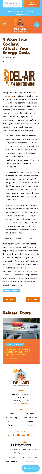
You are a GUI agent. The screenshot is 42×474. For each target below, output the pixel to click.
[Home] (20, 25)
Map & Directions (21, 404)
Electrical (30, 414)
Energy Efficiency (11, 290)
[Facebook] (14, 435)
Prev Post (9, 299)
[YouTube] (28, 435)
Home (11, 414)
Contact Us (30, 425)
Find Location (32, 3)
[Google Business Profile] (9, 435)
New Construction (31, 417)
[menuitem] (11, 457)
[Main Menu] (4, 25)
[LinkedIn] (23, 435)
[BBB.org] (33, 435)
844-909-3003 (21, 444)
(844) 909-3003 (31, 278)
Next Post (32, 299)
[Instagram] (18, 435)
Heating (11, 421)
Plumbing (11, 425)
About (30, 421)
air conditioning (30, 271)
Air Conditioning (11, 417)
